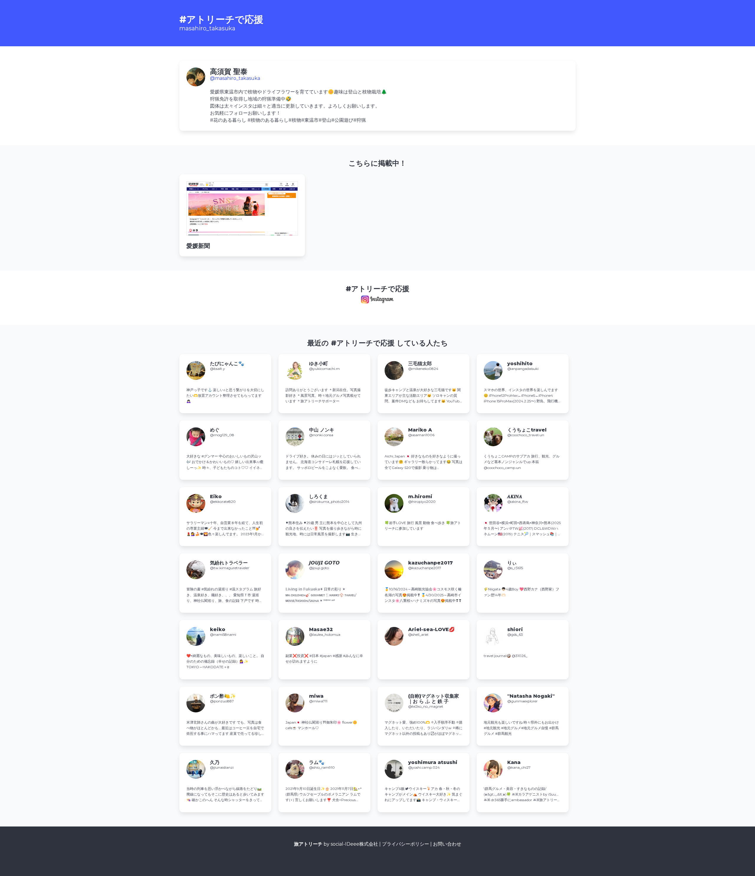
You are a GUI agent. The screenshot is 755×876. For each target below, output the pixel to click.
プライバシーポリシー (405, 844)
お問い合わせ (447, 844)
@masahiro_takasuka (235, 78)
